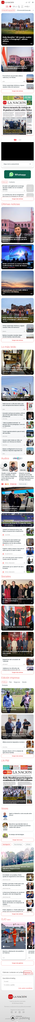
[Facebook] (11, 1012)
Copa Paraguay (9, 525)
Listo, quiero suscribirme (25, 988)
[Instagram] (19, 1012)
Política (5, 43)
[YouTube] (23, 1012)
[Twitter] (15, 1012)
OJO (4, 957)
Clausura (7, 534)
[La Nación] (7, 2)
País (4, 81)
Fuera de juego (9, 544)
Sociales (5, 602)
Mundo (4, 331)
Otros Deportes (7, 399)
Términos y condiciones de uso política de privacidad (17, 1006)
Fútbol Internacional (11, 510)
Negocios (5, 241)
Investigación (6, 870)
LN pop (4, 427)
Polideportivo (9, 553)
